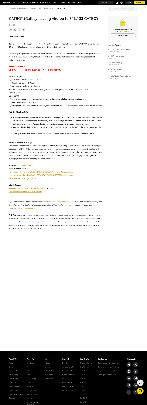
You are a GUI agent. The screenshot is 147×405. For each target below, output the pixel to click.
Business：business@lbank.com (109, 367)
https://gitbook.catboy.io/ (31, 178)
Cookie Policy (13, 379)
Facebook (28, 188)
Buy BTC (83, 371)
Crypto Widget (67, 390)
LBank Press (13, 390)
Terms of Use (13, 371)
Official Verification (69, 375)
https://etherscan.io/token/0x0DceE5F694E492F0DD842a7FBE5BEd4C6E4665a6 (41, 175)
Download (66, 363)
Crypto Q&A (84, 367)
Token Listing (49, 371)
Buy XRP (83, 390)
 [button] (100, 2)
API (63, 379)
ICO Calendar (31, 390)
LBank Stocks (31, 382)
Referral (47, 363)
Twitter (20, 188)
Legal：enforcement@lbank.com (109, 371)
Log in (129, 2)
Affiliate (47, 367)
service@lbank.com (62, 202)
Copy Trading (31, 379)
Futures (45, 2)
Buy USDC (83, 382)
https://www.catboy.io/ (26, 165)
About (11, 363)
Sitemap (12, 398)
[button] (140, 391)
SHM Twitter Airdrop (115, 63)
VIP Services (49, 379)
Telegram (13, 188)
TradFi (73, 2)
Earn (63, 2)
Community (13, 382)
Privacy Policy (13, 375)
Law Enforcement (68, 386)
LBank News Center (16, 394)
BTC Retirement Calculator (32, 403)
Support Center (15, 9)
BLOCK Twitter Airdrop (116, 56)
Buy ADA (83, 394)
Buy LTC (83, 402)
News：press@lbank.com (107, 375)
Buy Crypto (23, 2)
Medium (44, 188)
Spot (55, 2)
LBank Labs (49, 375)
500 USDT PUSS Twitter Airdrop (119, 76)
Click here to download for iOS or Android (25, 192)
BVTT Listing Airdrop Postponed (119, 49)
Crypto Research (32, 394)
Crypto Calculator (86, 363)
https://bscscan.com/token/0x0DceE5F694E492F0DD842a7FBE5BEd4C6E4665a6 (41, 172)
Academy (30, 386)
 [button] (111, 2)
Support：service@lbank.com (108, 363)
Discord (36, 188)
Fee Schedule (67, 382)
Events (80, 2)
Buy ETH (83, 375)
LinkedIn (51, 188)
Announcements (29, 9)
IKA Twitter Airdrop (114, 69)
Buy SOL (83, 386)
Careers (11, 367)
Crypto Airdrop (44, 9)
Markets (34, 2)
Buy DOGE (83, 398)
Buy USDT (83, 379)
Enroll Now (19, 70)
